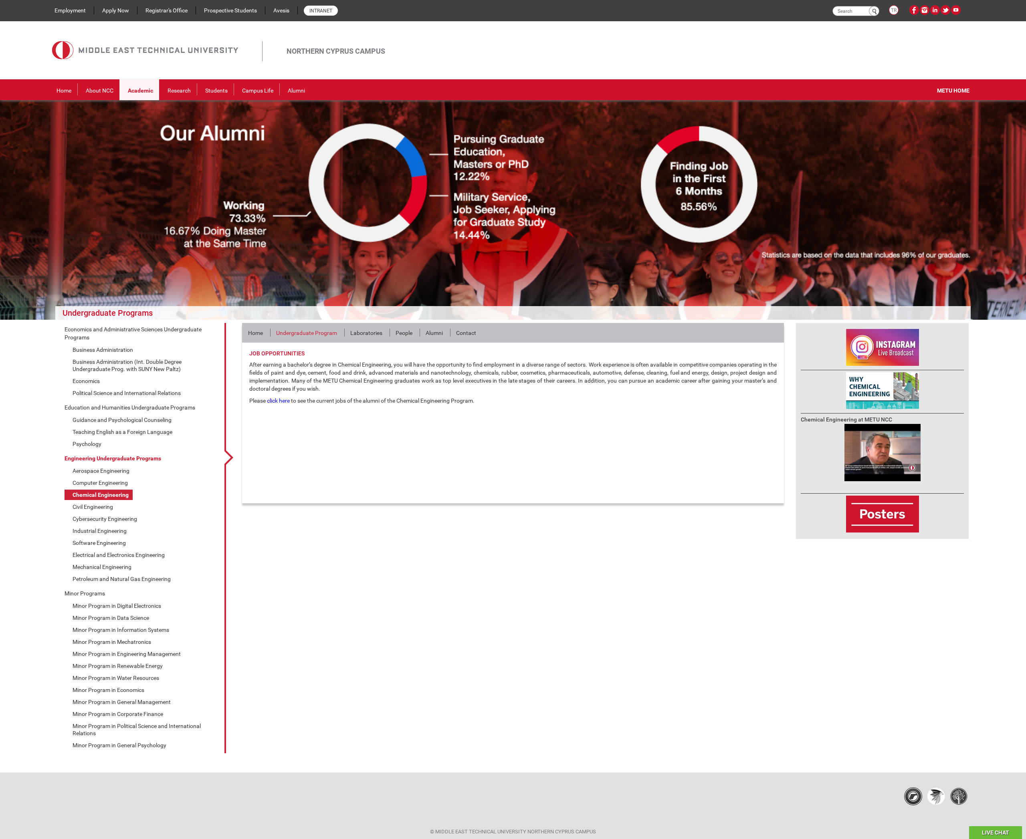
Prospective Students (230, 10)
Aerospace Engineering (101, 471)
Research (179, 90)
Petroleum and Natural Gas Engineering (122, 579)
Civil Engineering (93, 507)
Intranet (320, 11)
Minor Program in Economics (108, 690)
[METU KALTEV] (959, 796)
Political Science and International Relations (127, 393)
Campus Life (257, 90)
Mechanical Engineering (102, 567)
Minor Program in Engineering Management (127, 654)
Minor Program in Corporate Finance (118, 714)
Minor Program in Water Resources (116, 678)
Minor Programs (85, 593)
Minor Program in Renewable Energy (118, 666)
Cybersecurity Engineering (105, 519)
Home (64, 90)
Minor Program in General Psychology (119, 745)
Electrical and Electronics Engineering (119, 555)
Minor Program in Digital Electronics (117, 606)
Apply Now (115, 10)
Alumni (296, 90)
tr (894, 10)
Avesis (281, 10)
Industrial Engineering (100, 531)
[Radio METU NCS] (913, 796)
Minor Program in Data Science (111, 618)
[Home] (157, 41)
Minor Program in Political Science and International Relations (137, 729)
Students (216, 90)
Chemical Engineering (101, 495)
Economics (86, 381)
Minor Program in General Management (122, 702)
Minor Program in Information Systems (121, 630)
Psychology (87, 444)
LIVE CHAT (995, 832)
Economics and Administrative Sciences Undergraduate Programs (133, 333)
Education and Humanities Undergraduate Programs (130, 407)
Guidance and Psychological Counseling (122, 420)
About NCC (99, 90)
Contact (466, 333)
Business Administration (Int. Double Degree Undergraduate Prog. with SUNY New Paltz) (127, 365)
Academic (140, 90)
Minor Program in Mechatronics (112, 642)
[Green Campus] (936, 796)
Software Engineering (99, 543)
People (404, 333)
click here (278, 400)
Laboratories (366, 333)
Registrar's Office (166, 10)
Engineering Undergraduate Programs (113, 458)
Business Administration (103, 350)
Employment (70, 10)
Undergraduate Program (306, 333)
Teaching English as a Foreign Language (122, 432)
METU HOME (953, 90)
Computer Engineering (100, 483)
